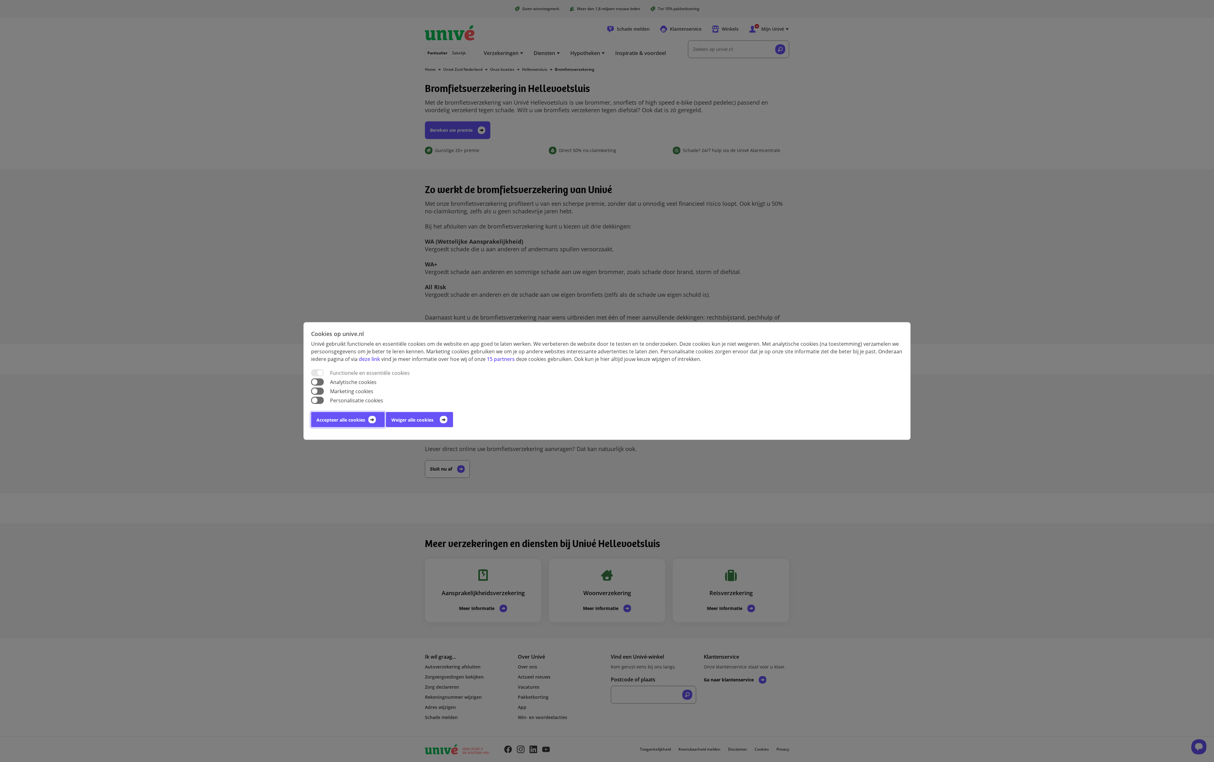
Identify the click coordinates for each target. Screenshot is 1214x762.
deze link (369, 358)
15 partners (501, 358)
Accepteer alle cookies (340, 420)
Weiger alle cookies (412, 420)
